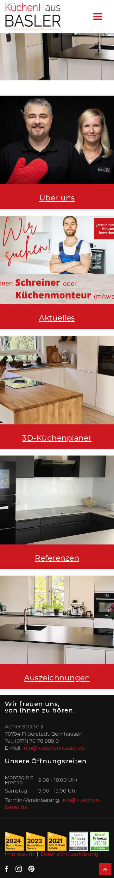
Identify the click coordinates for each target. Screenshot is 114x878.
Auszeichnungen (57, 678)
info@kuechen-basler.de (53, 748)
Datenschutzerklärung (69, 854)
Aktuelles (57, 318)
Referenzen (57, 558)
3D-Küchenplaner (57, 438)
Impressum (19, 854)
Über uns (57, 198)
